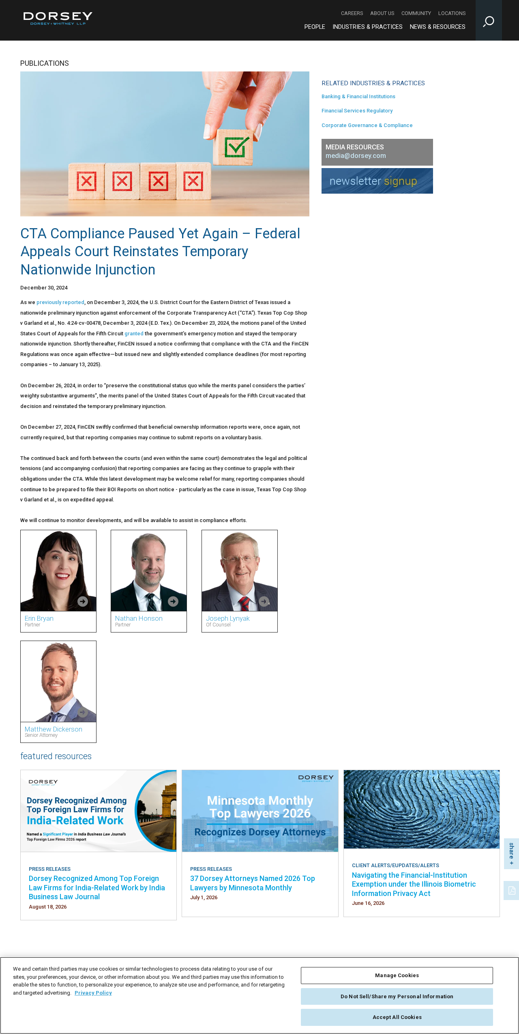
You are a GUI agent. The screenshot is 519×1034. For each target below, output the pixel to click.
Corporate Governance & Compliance (367, 125)
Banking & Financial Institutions (358, 96)
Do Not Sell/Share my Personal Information (397, 996)
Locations (451, 13)
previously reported (60, 302)
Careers (352, 13)
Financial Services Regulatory (357, 111)
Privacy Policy (93, 993)
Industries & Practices (367, 27)
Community (416, 13)
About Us (382, 13)
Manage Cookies (397, 975)
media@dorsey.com (356, 156)
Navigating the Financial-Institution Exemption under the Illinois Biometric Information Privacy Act (414, 884)
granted (134, 333)
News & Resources (437, 27)
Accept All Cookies (397, 1017)
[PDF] (512, 889)
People (315, 27)
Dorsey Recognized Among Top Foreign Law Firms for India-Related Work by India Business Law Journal (97, 887)
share (511, 850)
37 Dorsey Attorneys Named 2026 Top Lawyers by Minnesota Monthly (252, 883)
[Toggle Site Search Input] (489, 20)
